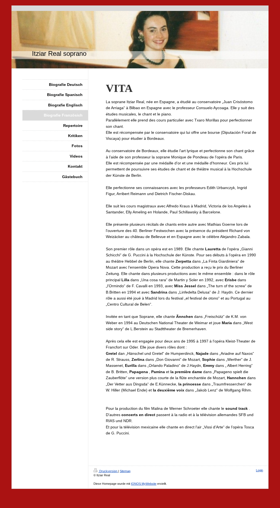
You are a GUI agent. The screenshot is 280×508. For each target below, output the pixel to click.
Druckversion (108, 471)
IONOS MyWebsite (143, 483)
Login (259, 470)
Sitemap (125, 471)
